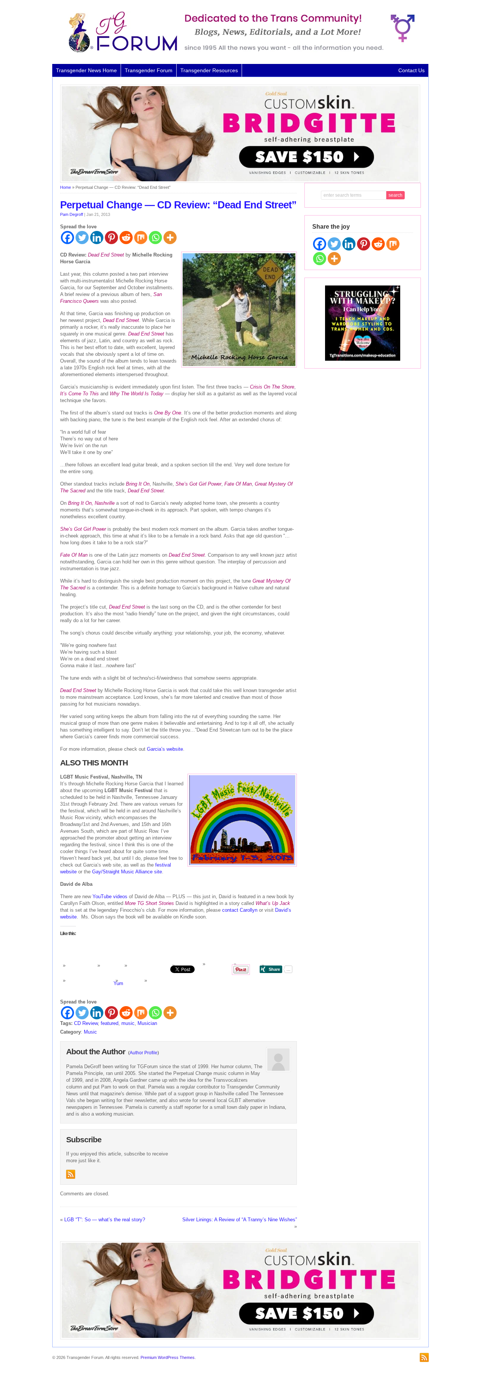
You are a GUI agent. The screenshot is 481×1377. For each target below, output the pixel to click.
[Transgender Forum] (238, 51)
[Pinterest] (111, 237)
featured (109, 1023)
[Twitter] (82, 237)
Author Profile (143, 1052)
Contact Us (411, 70)
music (128, 1023)
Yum (118, 983)
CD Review (86, 1023)
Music (90, 1032)
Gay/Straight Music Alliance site (127, 871)
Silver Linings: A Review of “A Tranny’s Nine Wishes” (239, 1219)
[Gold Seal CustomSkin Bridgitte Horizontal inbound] (240, 181)
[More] (170, 237)
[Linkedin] (96, 237)
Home (65, 187)
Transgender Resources (209, 70)
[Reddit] (126, 237)
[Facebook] (67, 237)
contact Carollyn (239, 910)
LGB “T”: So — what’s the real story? (104, 1219)
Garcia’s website (165, 749)
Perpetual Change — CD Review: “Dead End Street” (178, 205)
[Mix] (140, 237)
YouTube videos (109, 896)
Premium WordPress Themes (168, 1357)
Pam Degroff (71, 214)
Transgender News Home (86, 70)
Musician (147, 1023)
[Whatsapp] (155, 237)
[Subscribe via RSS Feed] (70, 1174)
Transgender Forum (148, 70)
